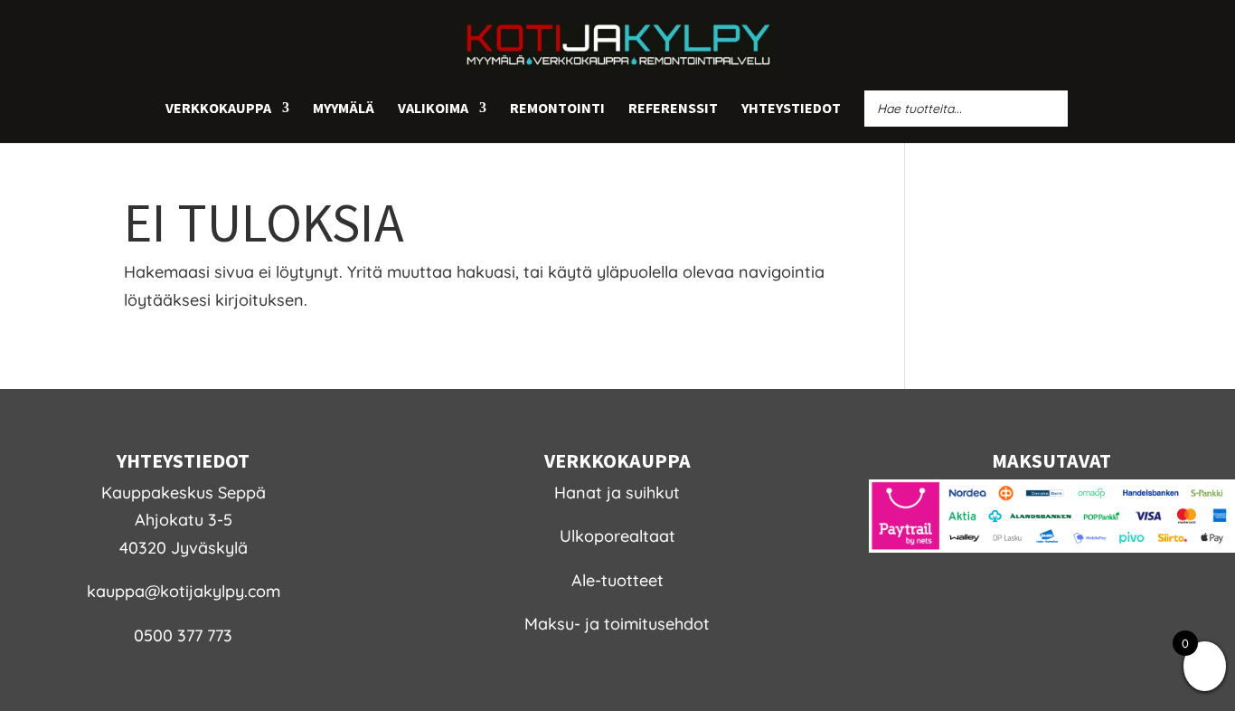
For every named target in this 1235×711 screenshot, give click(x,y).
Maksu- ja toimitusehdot (617, 623)
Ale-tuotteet (617, 580)
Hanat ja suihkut (617, 492)
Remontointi (557, 109)
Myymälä (343, 109)
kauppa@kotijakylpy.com (183, 591)
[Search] (1049, 108)
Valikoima (433, 109)
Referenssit (673, 109)
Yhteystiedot (791, 109)
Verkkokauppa (218, 109)
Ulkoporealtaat (617, 536)
